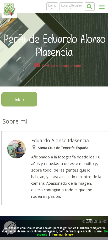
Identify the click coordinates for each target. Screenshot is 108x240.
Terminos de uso (62, 234)
